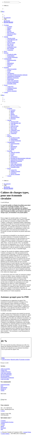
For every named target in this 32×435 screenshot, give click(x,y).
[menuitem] (5, 20)
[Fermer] (1, 104)
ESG (2, 386)
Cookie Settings (5, 433)
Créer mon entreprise (6, 373)
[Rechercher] (20, 2)
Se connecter (7, 17)
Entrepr (5, 384)
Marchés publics (15, 359)
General (27, 432)
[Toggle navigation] (4, 101)
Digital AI (3, 389)
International (4, 387)
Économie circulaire (24, 359)
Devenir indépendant (6, 374)
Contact (3, 410)
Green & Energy (6, 359)
